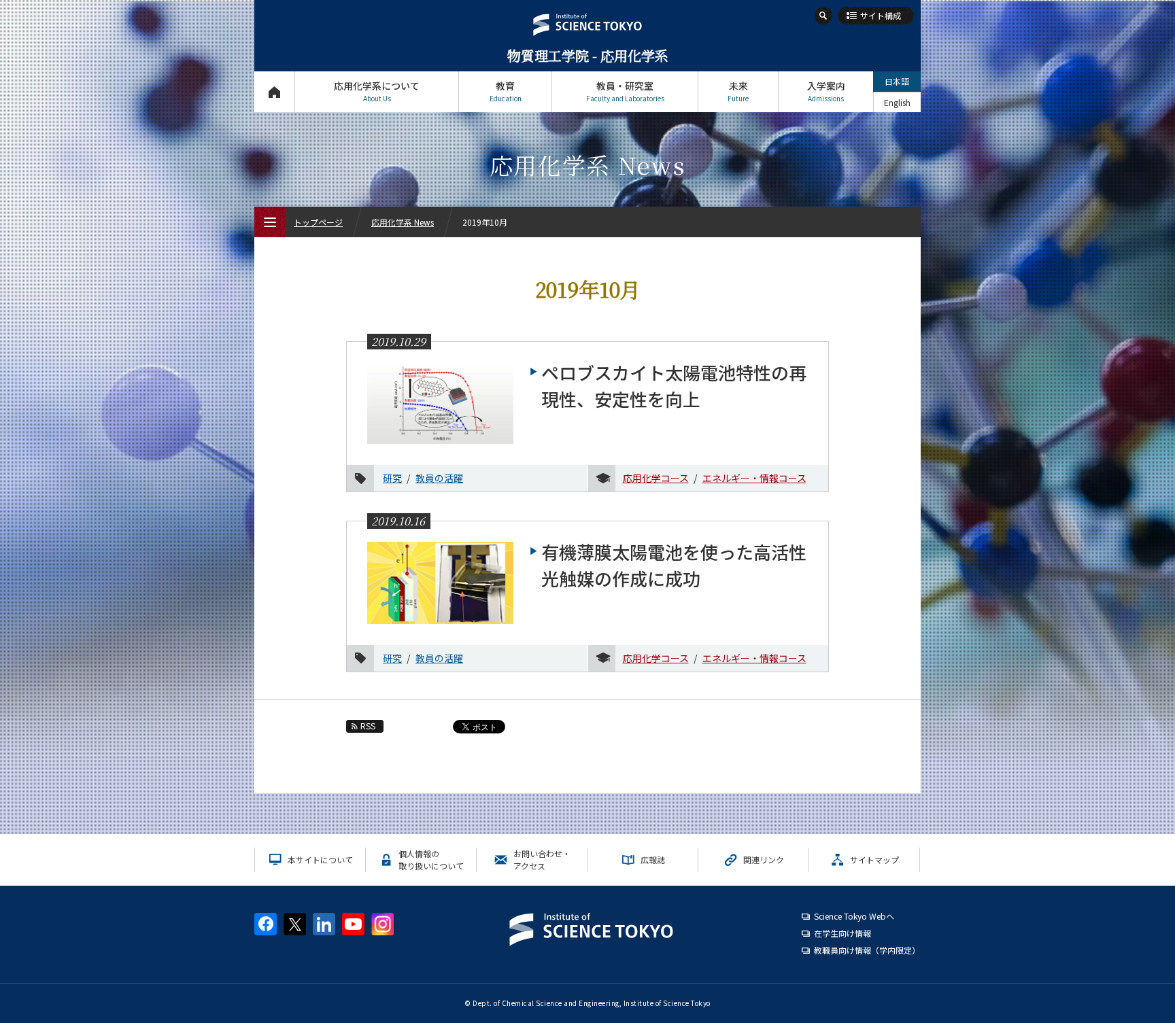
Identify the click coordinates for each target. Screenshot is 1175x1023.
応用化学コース (656, 478)
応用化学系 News (402, 222)
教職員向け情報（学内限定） (867, 950)
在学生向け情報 (842, 933)
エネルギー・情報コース (754, 478)
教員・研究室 (625, 91)
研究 (392, 478)
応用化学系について (377, 91)
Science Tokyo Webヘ (854, 916)
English (897, 102)
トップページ (274, 91)
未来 (738, 91)
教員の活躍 (439, 478)
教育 (506, 91)
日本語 (897, 81)
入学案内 (826, 91)
